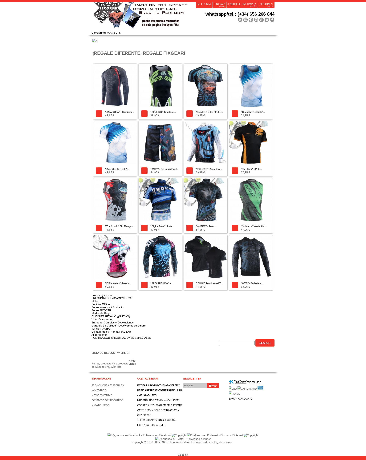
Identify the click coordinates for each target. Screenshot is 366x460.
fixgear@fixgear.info (151, 425)
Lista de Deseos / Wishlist (111, 352)
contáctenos (147, 378)
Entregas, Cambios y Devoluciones (113, 322)
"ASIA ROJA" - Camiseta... (119, 112)
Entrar (219, 4)
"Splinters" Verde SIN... (253, 226)
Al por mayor (99, 334)
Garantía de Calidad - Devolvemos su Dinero (119, 325)
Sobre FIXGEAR (101, 310)
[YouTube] (245, 20)
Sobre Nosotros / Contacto (108, 307)
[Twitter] (267, 20)
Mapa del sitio (100, 405)
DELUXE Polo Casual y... (209, 283)
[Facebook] (272, 20)
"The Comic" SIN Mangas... (119, 226)
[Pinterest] (251, 20)
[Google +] (261, 20)
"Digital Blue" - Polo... (161, 226)
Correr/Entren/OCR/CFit (106, 32)
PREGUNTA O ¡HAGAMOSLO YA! (112, 298)
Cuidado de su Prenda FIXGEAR (111, 331)
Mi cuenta (204, 4)
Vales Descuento (102, 319)
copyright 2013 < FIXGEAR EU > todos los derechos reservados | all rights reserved (183, 442)
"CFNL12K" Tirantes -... (163, 112)
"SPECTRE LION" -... (161, 283)
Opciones (266, 4)
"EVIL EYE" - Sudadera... (209, 169)
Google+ (183, 454)
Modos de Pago (101, 313)
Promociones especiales (108, 385)
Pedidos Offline (101, 304)
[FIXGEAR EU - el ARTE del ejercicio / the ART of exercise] (149, 16)
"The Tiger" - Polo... (251, 169)
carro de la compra (242, 4)
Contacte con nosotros (107, 400)
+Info (95, 301)
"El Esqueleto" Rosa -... (117, 283)
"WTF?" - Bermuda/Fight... (164, 169)
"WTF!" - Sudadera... (252, 283)
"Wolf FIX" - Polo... (205, 226)
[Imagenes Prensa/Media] (240, 20)
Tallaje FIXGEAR (102, 328)
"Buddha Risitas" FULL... (209, 112)
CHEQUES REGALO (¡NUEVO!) (111, 316)
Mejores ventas (102, 395)
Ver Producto (99, 113)
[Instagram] (256, 20)
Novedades (99, 390)
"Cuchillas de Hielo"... (253, 112)
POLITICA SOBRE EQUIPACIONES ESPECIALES (121, 337)
